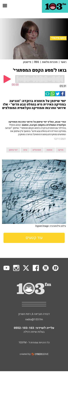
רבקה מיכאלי (58, 38)
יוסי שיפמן (13, 149)
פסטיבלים (37, 149)
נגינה (25, 149)
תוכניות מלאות (50, 62)
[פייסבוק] (62, 93)
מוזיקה (60, 149)
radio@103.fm (34, 319)
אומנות (49, 149)
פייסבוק (27, 62)
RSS (36, 62)
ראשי (63, 62)
